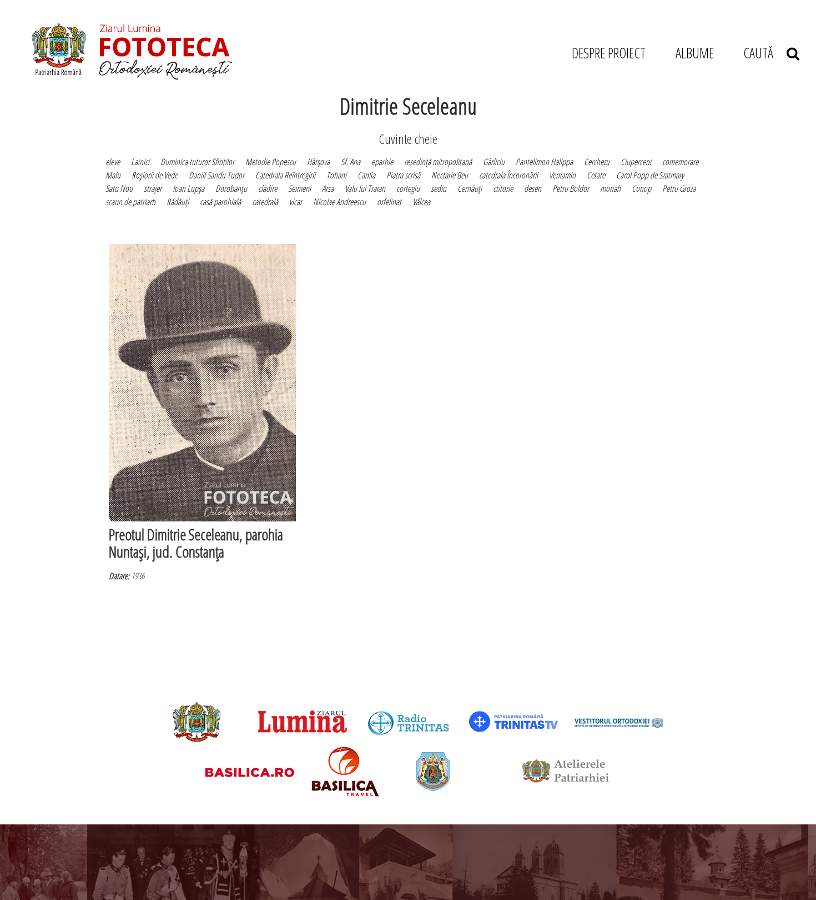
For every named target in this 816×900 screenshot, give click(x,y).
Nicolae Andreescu (339, 202)
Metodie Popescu (270, 162)
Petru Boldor (570, 188)
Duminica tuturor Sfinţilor (197, 162)
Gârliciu (494, 162)
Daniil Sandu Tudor (216, 175)
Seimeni (299, 188)
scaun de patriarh (130, 202)
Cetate (596, 175)
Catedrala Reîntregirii (285, 175)
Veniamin (562, 175)
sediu (438, 188)
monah (610, 188)
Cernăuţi (469, 188)
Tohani (336, 175)
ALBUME (695, 52)
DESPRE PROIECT (609, 52)
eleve (112, 162)
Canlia (366, 175)
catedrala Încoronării (508, 175)
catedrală (265, 202)
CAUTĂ (765, 52)
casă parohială (220, 202)
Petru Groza (679, 188)
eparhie (382, 162)
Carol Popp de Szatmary (650, 175)
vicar (295, 202)
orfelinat (389, 202)
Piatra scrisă (403, 175)
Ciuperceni (636, 162)
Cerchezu (597, 162)
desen (532, 188)
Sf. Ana (350, 162)
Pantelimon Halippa (544, 162)
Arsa (328, 188)
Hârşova (318, 162)
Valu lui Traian (365, 188)
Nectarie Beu (449, 175)
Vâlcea (421, 202)
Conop (641, 188)
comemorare (680, 162)
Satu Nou (119, 188)
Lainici (140, 162)
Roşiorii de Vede (155, 175)
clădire (267, 188)
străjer (153, 188)
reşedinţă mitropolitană (438, 162)
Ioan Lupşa (188, 188)
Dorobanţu (231, 188)
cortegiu (408, 188)
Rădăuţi (178, 202)
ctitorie (503, 188)
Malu (112, 175)
